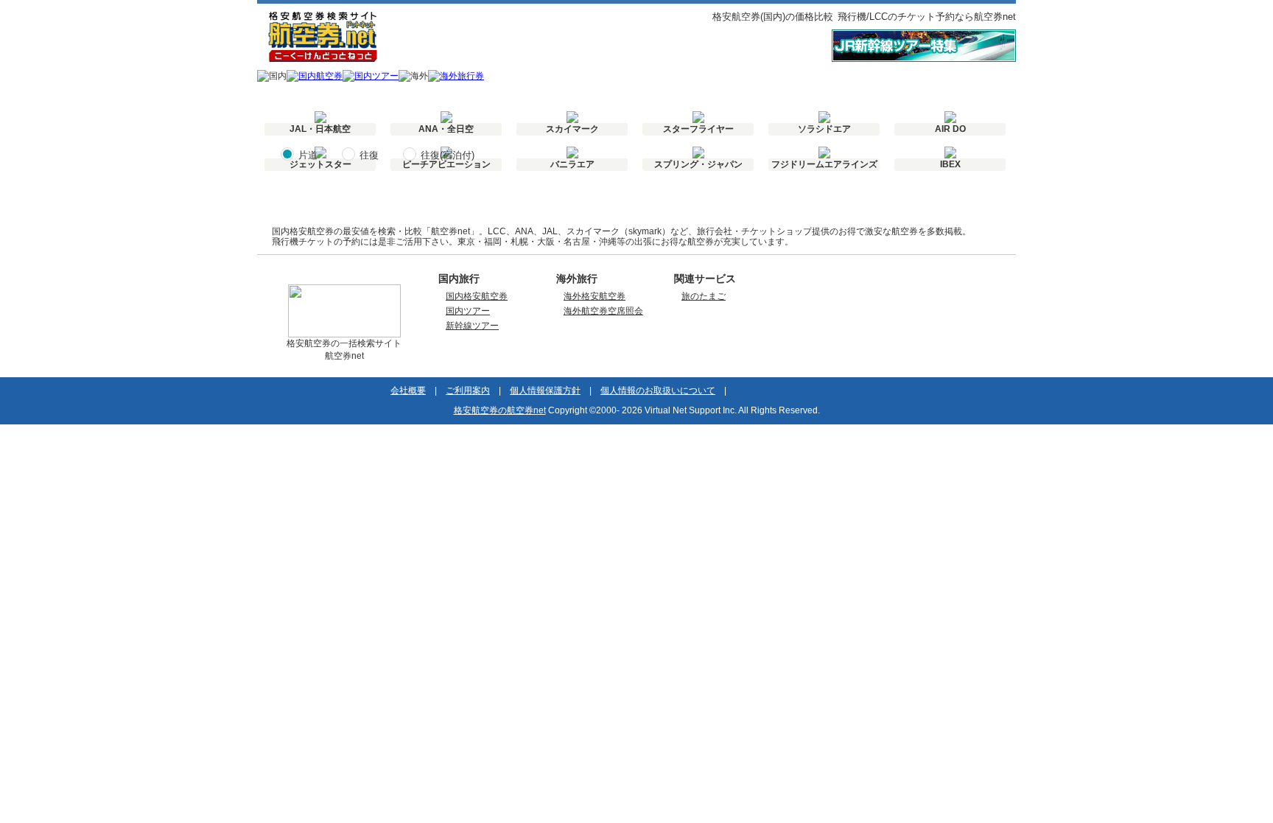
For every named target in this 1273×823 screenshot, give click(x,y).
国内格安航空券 (477, 296)
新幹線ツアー (472, 326)
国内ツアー (468, 311)
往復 (369, 155)
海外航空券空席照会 (603, 311)
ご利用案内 (468, 390)
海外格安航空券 (594, 296)
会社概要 (408, 390)
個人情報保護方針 (545, 390)
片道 (308, 155)
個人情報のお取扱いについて (657, 390)
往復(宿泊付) (447, 155)
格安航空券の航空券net (500, 410)
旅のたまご (703, 296)
